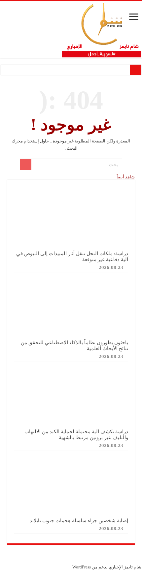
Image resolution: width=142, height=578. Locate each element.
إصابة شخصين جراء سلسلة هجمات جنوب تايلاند (79, 520)
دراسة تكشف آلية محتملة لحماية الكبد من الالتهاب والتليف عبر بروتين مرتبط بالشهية (76, 434)
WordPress (81, 566)
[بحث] (25, 164)
